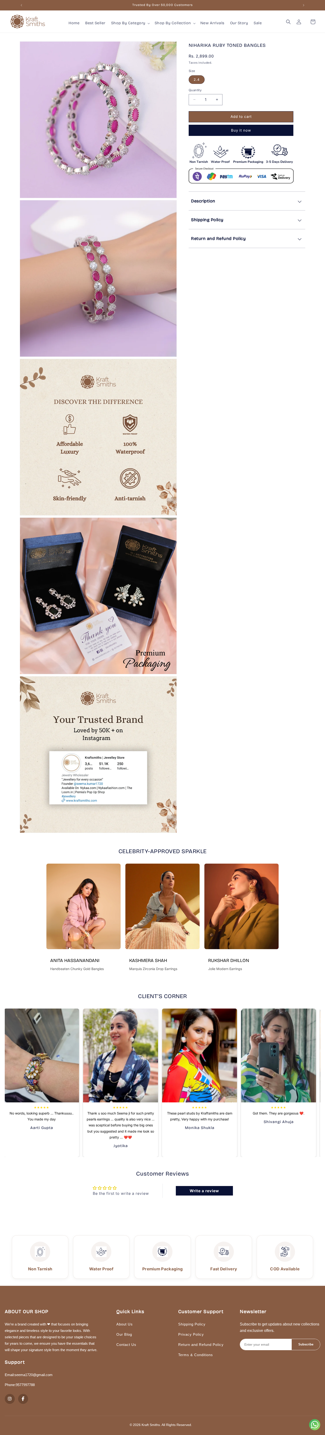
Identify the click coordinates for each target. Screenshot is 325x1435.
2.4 (197, 79)
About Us (124, 1324)
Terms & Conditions (195, 1355)
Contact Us (126, 1345)
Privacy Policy (191, 1334)
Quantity (195, 90)
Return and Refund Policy (201, 1345)
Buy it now (241, 130)
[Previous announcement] (21, 5)
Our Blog (124, 1334)
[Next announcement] (303, 5)
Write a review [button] (204, 1190)
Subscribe (305, 1344)
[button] (130, 23)
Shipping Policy (192, 1324)
